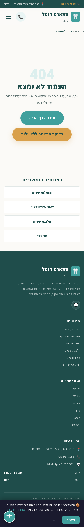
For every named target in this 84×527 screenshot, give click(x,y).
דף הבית (79, 31)
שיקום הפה (73, 358)
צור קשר (42, 236)
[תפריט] (8, 17)
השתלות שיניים (42, 192)
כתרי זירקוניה (72, 343)
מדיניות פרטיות (16, 510)
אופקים (76, 418)
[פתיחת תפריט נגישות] (9, 517)
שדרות (76, 410)
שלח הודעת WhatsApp (60, 464)
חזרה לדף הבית (42, 118)
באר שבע (74, 425)
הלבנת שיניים (42, 221)
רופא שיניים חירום (70, 365)
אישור (71, 520)
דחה (55, 520)
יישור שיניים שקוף (42, 207)
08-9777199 (68, 4)
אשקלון (76, 396)
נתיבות (76, 389)
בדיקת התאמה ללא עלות (42, 134)
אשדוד (76, 403)
